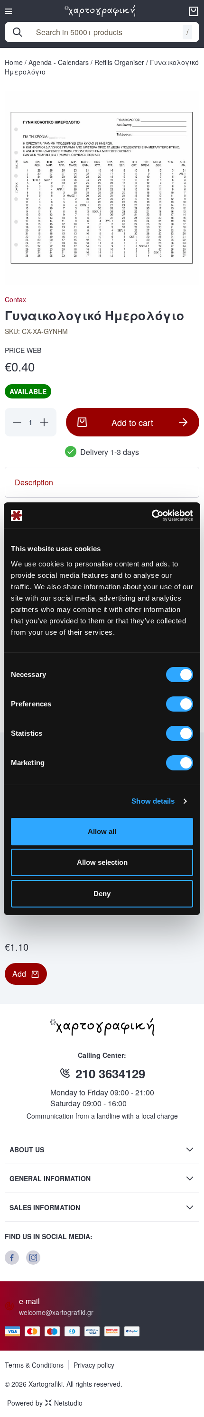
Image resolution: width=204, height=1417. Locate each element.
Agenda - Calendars (58, 62)
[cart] (193, 11)
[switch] (179, 704)
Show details (153, 801)
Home (14, 62)
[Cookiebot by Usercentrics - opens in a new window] (151, 515)
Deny (102, 893)
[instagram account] (33, 1257)
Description (34, 482)
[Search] (17, 32)
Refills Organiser (119, 62)
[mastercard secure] (114, 1331)
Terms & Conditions (34, 1365)
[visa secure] (94, 1331)
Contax (15, 299)
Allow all (102, 831)
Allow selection (102, 862)
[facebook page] (12, 1257)
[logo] (100, 11)
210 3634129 (110, 1073)
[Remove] (17, 422)
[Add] (44, 422)
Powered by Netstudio (45, 1403)
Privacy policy (94, 1365)
